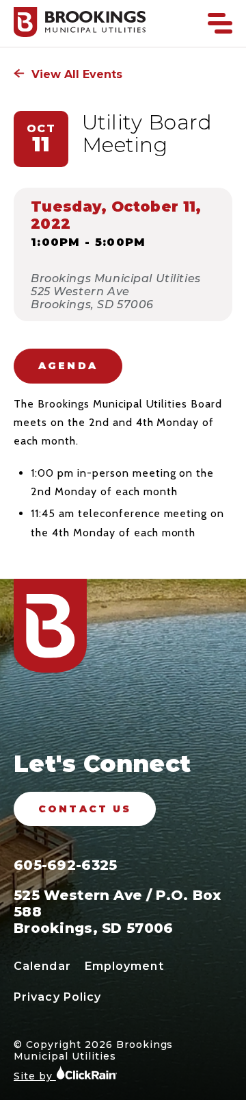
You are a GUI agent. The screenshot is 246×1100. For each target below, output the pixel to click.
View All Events (75, 74)
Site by (35, 1076)
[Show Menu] (220, 23)
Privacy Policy (57, 996)
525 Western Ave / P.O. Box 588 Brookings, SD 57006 (117, 911)
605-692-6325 (65, 865)
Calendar (42, 966)
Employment (124, 966)
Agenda (68, 366)
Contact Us (84, 809)
